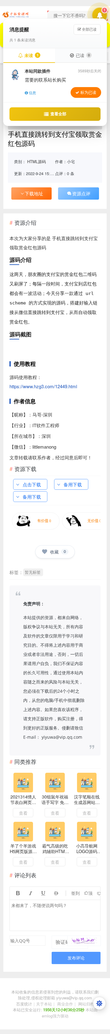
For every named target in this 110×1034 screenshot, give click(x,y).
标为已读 (88, 92)
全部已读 (89, 29)
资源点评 (81, 193)
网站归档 (86, 1004)
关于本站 (44, 1004)
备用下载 (73, 484)
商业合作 (65, 1004)
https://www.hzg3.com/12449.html (43, 386)
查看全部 (58, 114)
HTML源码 (36, 161)
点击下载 (32, 484)
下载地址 (34, 193)
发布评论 (76, 958)
